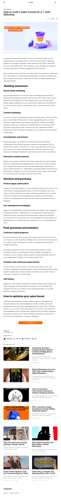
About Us (5, 493)
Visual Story (6, 439)
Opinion (34, 439)
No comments (8, 18)
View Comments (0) (30, 322)
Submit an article (14, 493)
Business (7, 9)
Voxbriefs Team (6, 453)
